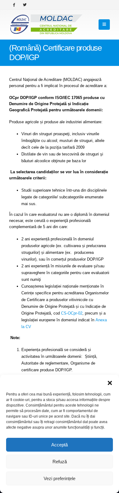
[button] (110, 382)
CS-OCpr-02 (71, 313)
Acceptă (59, 444)
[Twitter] (24, 4)
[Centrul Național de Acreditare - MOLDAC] (45, 24)
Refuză (59, 461)
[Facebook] (14, 4)
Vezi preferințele (59, 478)
